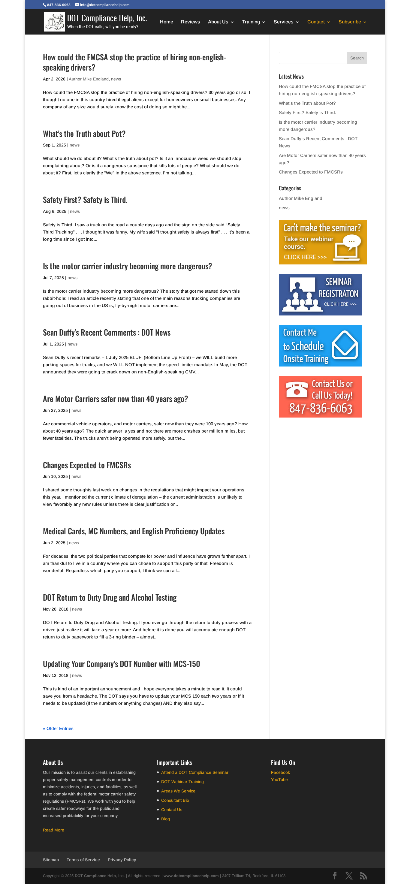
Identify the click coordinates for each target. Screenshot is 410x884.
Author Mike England (89, 79)
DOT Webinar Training (182, 781)
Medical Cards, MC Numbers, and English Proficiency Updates (134, 531)
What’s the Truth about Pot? (84, 133)
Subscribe (350, 22)
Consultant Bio (175, 800)
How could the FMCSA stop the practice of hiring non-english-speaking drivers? (134, 62)
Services (284, 22)
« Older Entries (58, 728)
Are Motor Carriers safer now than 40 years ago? (115, 398)
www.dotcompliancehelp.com (191, 875)
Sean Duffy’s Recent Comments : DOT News (106, 332)
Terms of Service (83, 859)
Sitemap (51, 859)
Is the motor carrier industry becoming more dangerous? (127, 266)
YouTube (279, 779)
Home (166, 22)
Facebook (280, 772)
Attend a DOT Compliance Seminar (194, 772)
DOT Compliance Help (95, 875)
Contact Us (171, 809)
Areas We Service (178, 791)
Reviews (190, 22)
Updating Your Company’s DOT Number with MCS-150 (121, 663)
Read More (53, 830)
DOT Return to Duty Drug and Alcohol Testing (109, 597)
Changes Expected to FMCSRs (87, 465)
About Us (218, 22)
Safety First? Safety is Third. (85, 199)
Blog (165, 818)
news (116, 79)
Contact (316, 22)
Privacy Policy (122, 859)
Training (251, 22)
